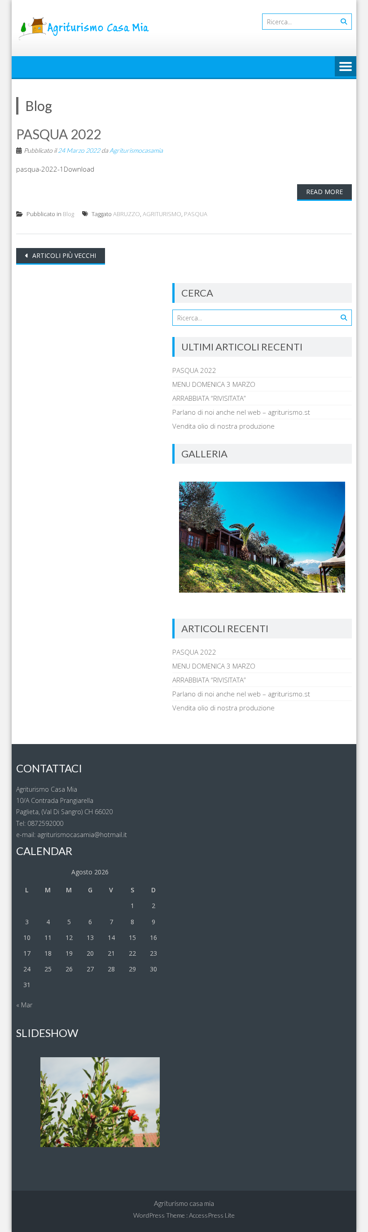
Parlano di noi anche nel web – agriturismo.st (241, 412)
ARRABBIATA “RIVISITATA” (209, 398)
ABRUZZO (126, 214)
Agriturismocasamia (136, 150)
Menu (345, 67)
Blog (68, 214)
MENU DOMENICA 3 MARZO (213, 384)
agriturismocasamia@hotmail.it (81, 834)
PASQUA (195, 214)
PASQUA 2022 (58, 134)
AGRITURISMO (162, 214)
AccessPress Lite (212, 1215)
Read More (324, 191)
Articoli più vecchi (63, 255)
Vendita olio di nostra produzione (223, 425)
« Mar (24, 1005)
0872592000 (45, 823)
